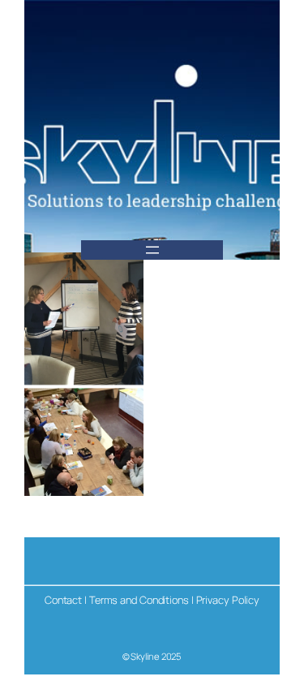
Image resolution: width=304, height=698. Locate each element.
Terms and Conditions (139, 599)
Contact (63, 599)
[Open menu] (152, 250)
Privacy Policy (228, 599)
